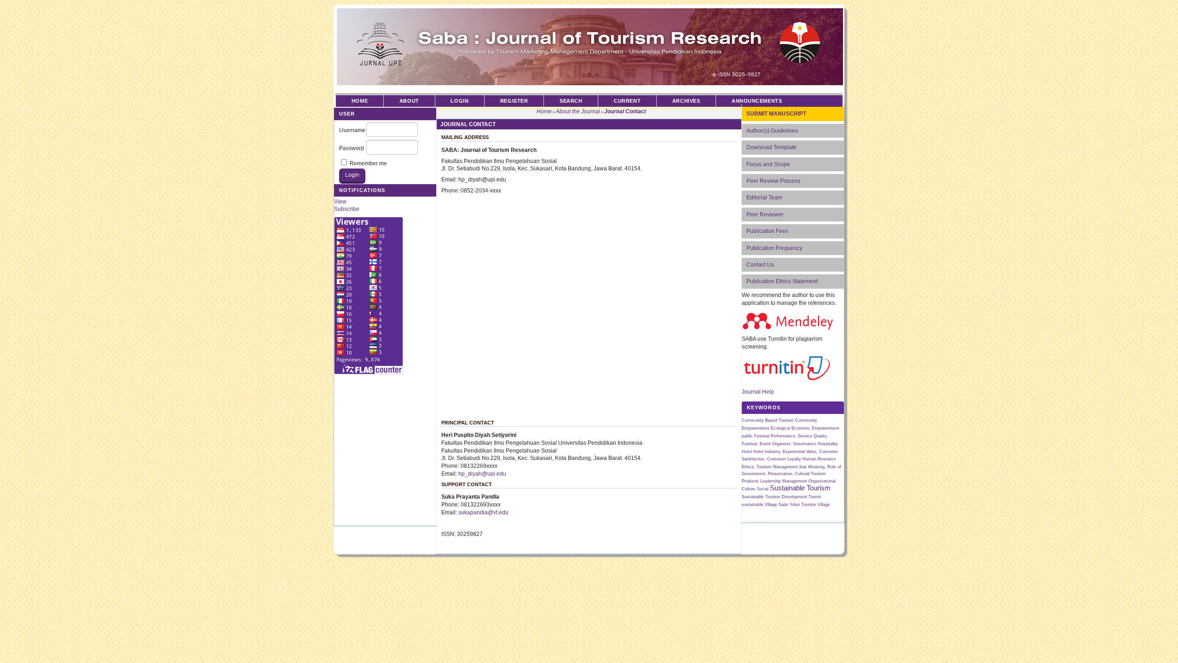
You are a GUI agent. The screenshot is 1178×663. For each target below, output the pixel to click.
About (409, 101)
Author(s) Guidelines (772, 131)
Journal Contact (625, 111)
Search (571, 101)
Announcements (757, 101)
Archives (686, 101)
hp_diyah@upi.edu (482, 474)
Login (459, 101)
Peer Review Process (773, 181)
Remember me (368, 163)
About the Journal (578, 111)
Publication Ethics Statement (782, 281)
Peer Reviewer (765, 214)
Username (352, 130)
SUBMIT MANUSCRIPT (776, 113)
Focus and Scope (768, 164)
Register (514, 101)
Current (627, 101)
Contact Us (760, 265)
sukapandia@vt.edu (483, 512)
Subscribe (346, 209)
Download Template (771, 147)
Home (360, 101)
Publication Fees (767, 231)
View (340, 201)
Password (351, 148)
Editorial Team (764, 197)
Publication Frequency (774, 248)
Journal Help (758, 392)
